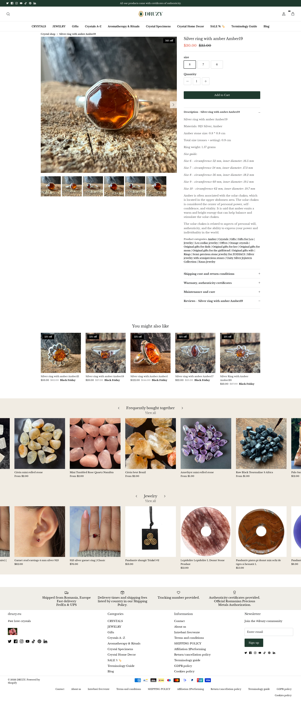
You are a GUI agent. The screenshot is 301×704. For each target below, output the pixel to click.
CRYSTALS (39, 26)
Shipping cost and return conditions (209, 274)
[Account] (283, 14)
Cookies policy (184, 671)
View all (150, 412)
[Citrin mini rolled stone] (39, 443)
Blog (266, 26)
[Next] (173, 104)
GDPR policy (183, 666)
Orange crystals (238, 242)
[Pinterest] (30, 3)
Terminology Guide (244, 26)
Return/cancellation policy (192, 654)
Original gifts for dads (197, 246)
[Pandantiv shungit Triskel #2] (150, 531)
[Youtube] (21, 3)
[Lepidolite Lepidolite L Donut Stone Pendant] (206, 531)
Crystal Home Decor (190, 26)
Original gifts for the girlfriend (211, 250)
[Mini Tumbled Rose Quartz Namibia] (95, 443)
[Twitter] (7, 3)
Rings (187, 254)
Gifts (75, 26)
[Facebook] (12, 3)
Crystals (223, 239)
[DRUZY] (151, 14)
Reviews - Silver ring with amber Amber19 (213, 301)
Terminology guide (187, 660)
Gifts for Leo (245, 239)
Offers (223, 242)
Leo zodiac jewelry (206, 242)
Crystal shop (48, 33)
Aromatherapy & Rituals (124, 26)
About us (180, 626)
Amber (212, 239)
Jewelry (188, 242)
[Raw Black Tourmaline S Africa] (261, 443)
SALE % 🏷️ (217, 26)
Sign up (254, 642)
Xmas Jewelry (206, 261)
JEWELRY (59, 26)
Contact (179, 621)
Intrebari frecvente (187, 632)
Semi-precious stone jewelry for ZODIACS (219, 254)
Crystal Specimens (158, 26)
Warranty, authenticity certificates (208, 283)
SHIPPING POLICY (187, 643)
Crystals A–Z (93, 26)
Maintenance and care (199, 292)
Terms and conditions (189, 638)
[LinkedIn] (35, 3)
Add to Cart (222, 95)
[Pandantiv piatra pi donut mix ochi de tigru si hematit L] (261, 531)
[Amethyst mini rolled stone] (206, 443)
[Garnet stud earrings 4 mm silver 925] (39, 531)
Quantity (190, 74)
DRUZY (21, 679)
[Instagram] (16, 3)
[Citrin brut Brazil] (150, 443)
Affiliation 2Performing (190, 649)
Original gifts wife (243, 250)
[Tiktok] (25, 3)
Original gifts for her (225, 246)
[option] (109, 105)
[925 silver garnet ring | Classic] (95, 531)
